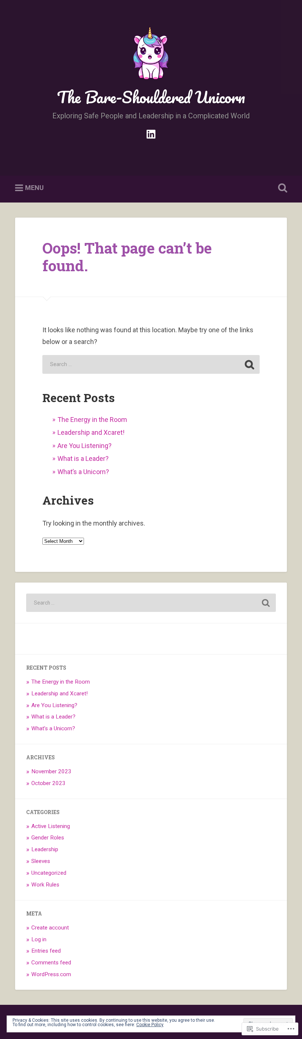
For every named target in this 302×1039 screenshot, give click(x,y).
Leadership (44, 849)
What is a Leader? (83, 458)
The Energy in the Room (92, 419)
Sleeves (40, 861)
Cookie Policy (150, 1024)
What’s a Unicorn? (83, 472)
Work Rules (45, 884)
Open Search (281, 188)
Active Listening (50, 826)
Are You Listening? (84, 445)
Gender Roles (47, 837)
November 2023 (51, 771)
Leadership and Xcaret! (90, 432)
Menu (34, 187)
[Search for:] (151, 364)
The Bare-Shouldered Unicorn (151, 97)
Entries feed (46, 950)
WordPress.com (51, 974)
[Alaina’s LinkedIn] (151, 133)
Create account (50, 927)
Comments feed (51, 962)
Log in (38, 939)
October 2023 (48, 783)
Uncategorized (48, 873)
